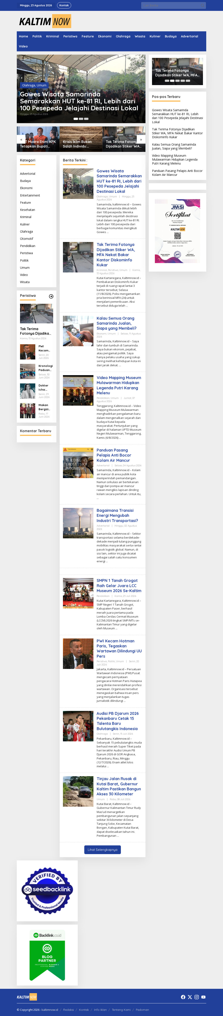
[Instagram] (196, 997)
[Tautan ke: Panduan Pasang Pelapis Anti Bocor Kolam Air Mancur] (78, 462)
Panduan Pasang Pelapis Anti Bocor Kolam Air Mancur (114, 455)
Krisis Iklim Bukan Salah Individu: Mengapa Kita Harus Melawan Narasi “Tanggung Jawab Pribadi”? (80, 144)
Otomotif (26, 239)
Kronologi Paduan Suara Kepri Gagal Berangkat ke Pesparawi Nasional (46, 368)
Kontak (84, 1009)
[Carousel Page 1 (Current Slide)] (76, 119)
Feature (25, 202)
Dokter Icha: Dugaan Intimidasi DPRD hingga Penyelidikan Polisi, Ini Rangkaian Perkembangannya (46, 387)
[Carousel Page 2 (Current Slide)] (172, 81)
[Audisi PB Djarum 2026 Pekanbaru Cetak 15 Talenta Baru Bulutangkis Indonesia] (108, 766)
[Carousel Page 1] (167, 81)
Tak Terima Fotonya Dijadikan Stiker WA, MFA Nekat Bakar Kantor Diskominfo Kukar (123, 144)
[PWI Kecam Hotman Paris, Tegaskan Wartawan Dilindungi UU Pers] (125, 701)
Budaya (25, 181)
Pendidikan (27, 246)
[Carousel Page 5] (188, 81)
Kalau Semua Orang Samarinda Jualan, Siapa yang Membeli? (117, 323)
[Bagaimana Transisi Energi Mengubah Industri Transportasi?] (107, 561)
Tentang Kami (121, 1009)
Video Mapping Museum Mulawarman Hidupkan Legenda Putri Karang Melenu (119, 385)
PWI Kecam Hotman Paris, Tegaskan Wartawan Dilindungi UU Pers (45, 348)
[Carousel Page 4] (183, 81)
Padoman (142, 1009)
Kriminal (25, 217)
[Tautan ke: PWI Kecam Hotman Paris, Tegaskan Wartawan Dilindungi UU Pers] (27, 351)
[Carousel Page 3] (86, 119)
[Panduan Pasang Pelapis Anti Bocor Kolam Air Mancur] (98, 498)
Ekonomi (26, 188)
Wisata (25, 282)
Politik (24, 260)
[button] (202, 5)
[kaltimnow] (44, 21)
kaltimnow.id (50, 1010)
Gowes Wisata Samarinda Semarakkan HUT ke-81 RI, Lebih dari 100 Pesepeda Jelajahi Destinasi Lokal (79, 101)
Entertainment (30, 195)
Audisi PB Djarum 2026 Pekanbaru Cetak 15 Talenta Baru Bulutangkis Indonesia (118, 721)
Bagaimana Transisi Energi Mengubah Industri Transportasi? (117, 515)
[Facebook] (183, 997)
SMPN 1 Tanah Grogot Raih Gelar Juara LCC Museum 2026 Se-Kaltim (119, 585)
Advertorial (27, 173)
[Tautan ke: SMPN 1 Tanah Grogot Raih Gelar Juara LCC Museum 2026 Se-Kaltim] (78, 593)
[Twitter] (190, 997)
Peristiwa (26, 253)
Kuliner (25, 224)
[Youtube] (203, 997)
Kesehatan (27, 210)
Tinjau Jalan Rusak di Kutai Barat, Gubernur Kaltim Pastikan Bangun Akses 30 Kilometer (119, 786)
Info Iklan (100, 1009)
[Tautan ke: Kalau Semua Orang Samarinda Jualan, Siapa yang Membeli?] (78, 330)
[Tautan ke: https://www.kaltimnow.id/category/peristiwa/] (51, 296)
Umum (41, 85)
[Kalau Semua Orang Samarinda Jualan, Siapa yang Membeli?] (120, 365)
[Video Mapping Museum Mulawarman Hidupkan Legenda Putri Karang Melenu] (120, 438)
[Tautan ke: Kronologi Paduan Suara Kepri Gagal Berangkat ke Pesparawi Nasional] (27, 371)
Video (24, 275)
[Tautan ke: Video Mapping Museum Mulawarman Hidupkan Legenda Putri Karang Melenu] (78, 390)
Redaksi (68, 1009)
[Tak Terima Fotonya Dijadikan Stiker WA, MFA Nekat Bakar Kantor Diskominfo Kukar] (127, 305)
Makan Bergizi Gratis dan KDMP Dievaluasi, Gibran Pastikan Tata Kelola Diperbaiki (46, 407)
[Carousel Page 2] (81, 119)
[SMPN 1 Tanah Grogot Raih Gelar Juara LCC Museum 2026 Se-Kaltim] (116, 628)
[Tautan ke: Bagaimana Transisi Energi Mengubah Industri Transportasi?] (78, 523)
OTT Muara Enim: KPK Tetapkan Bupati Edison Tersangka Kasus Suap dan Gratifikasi (38, 144)
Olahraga (28, 85)
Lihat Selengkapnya (102, 850)
